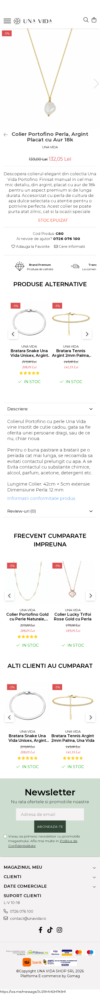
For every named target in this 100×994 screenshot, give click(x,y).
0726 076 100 (21, 911)
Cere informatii (71, 246)
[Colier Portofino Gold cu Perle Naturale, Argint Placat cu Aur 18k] (27, 583)
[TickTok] (50, 930)
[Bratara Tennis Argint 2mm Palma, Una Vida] (72, 704)
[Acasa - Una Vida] (32, 21)
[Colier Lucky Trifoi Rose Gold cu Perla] (72, 583)
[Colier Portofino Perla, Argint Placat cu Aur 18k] (50, 78)
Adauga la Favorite (32, 246)
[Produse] (8, 22)
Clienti (12, 876)
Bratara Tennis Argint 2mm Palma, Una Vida (72, 738)
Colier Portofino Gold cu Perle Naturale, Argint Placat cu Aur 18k (27, 616)
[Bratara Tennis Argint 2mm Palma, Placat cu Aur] (70, 321)
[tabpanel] (50, 78)
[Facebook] (40, 930)
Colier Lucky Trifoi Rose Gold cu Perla (73, 616)
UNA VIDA (50, 147)
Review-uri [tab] (21, 511)
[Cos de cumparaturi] (93, 20)
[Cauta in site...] (86, 20)
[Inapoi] (3, 135)
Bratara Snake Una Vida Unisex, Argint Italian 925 (29, 353)
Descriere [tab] (17, 408)
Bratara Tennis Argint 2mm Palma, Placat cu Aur (71, 353)
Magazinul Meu (23, 867)
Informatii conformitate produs (41, 498)
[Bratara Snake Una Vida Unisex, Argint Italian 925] (29, 321)
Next (96, 84)
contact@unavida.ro (27, 918)
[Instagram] (59, 930)
